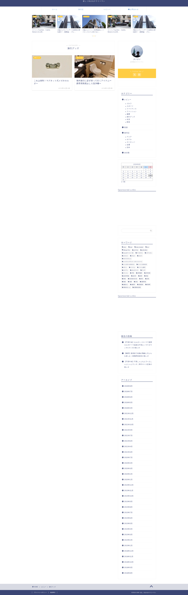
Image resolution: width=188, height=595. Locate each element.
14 (141, 173)
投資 (126, 127)
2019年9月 (128, 501)
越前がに (125, 284)
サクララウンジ (127, 258)
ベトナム (133, 267)
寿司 (142, 278)
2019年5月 (128, 523)
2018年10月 (129, 562)
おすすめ (136, 250)
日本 (128, 147)
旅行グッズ (131, 117)
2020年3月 (128, 468)
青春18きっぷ (126, 287)
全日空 (134, 276)
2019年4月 (128, 529)
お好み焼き (144, 250)
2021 (124, 247)
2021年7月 (128, 435)
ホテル (129, 139)
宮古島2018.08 (133, 278)
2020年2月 (128, 474)
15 (146, 173)
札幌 (130, 281)
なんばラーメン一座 (128, 253)
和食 (124, 278)
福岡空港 (143, 281)
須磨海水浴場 (137, 287)
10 (123, 173)
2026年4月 (128, 408)
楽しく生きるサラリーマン (94, 1)
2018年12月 (129, 551)
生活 (128, 119)
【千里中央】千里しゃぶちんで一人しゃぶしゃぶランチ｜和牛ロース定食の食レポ (138, 364)
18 (128, 175)
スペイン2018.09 (142, 264)
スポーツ (130, 106)
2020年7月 (128, 457)
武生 (136, 281)
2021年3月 (128, 452)
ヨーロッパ (131, 142)
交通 (128, 145)
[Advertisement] (137, 208)
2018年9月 (128, 567)
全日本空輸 (126, 276)
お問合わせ (134, 9)
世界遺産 (140, 273)
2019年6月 (128, 518)
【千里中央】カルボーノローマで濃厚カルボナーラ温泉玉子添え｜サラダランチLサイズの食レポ (138, 345)
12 (132, 173)
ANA (131, 247)
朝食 (124, 281)
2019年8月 (128, 507)
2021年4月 (128, 446)
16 (150, 173)
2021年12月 (129, 413)
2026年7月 (128, 391)
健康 (128, 114)
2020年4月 (128, 463)
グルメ (133, 255)
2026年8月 (128, 386)
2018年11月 (128, 556)
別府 (141, 276)
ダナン (125, 267)
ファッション (132, 111)
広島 (148, 278)
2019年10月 (129, 496)
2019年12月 (129, 485)
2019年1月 (128, 545)
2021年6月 (128, 441)
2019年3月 (128, 534)
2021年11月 (128, 419)
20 (137, 175)
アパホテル (140, 253)
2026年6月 (128, 397)
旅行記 (81, 9)
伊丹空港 (148, 273)
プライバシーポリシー (40, 592)
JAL (148, 247)
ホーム (54, 9)
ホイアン (125, 270)
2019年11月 (128, 490)
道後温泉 (141, 284)
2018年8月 (128, 573)
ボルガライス (135, 270)
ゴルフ (129, 103)
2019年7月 (128, 512)
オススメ (125, 255)
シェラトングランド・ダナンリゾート (132, 261)
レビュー (107, 9)
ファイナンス (132, 109)
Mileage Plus (126, 250)
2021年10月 (129, 424)
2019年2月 (128, 540)
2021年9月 (128, 430)
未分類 (126, 153)
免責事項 (52, 592)
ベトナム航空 (142, 267)
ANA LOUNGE (139, 247)
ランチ (143, 270)
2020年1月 (128, 479)
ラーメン (125, 273)
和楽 (147, 276)
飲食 (128, 122)
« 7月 (123, 182)
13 (137, 173)
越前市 (133, 284)
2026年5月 (128, 402)
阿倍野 (148, 284)
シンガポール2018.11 (128, 264)
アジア (129, 137)
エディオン (149, 253)
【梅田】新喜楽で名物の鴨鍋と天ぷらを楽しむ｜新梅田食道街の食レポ (138, 354)
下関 (133, 273)
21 (141, 175)
